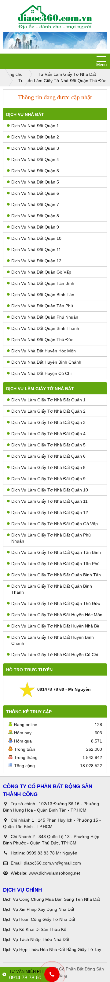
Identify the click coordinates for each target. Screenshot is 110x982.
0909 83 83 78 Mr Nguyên (52, 853)
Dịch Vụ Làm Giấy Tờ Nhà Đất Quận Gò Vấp (54, 523)
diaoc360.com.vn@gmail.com (52, 863)
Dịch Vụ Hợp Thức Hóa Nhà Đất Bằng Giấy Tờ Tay (52, 949)
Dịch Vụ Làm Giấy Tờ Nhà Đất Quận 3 (48, 422)
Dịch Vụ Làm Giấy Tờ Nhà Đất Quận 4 (48, 433)
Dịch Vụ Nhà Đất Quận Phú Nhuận (44, 317)
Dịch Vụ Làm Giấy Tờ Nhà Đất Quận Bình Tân (56, 574)
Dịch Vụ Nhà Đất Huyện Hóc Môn (43, 350)
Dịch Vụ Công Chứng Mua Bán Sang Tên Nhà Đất (51, 899)
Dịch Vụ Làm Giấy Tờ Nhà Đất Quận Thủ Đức (55, 603)
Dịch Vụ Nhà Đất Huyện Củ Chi (41, 373)
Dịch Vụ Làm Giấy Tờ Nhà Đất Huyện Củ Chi (54, 654)
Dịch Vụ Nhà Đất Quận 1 (35, 125)
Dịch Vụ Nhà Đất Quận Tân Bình (42, 283)
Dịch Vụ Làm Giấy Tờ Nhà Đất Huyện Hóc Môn (56, 614)
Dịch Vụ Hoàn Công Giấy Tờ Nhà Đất (39, 919)
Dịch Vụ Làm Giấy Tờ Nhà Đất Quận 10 (49, 490)
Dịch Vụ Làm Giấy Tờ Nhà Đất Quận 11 (49, 501)
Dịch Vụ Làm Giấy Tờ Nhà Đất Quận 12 (49, 512)
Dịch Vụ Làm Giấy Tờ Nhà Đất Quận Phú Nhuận (51, 538)
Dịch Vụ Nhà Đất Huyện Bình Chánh (46, 362)
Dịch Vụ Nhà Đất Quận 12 (36, 260)
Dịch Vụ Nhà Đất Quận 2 (35, 137)
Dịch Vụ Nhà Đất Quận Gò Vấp (41, 272)
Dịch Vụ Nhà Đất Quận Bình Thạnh (45, 328)
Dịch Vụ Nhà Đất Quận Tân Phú (42, 305)
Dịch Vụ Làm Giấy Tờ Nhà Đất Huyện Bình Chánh (52, 640)
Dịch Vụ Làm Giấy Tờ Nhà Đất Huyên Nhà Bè (55, 626)
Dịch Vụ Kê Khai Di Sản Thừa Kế (34, 929)
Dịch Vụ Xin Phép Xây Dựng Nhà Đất (38, 909)
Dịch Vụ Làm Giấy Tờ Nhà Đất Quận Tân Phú (55, 563)
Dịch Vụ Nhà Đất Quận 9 (35, 227)
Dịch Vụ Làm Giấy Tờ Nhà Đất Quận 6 (48, 456)
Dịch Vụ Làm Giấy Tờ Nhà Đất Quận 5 (48, 444)
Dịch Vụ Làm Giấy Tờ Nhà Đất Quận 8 (48, 467)
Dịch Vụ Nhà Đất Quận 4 (35, 159)
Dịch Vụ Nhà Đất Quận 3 (35, 148)
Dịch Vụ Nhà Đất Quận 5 (35, 170)
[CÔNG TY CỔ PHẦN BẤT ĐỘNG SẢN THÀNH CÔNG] (55, 17)
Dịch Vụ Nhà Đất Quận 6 (35, 193)
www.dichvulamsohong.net (54, 873)
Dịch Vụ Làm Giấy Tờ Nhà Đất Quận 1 (48, 399)
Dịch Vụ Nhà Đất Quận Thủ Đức (42, 339)
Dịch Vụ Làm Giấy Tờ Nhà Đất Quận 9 (48, 478)
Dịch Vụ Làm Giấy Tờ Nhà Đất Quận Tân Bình (56, 552)
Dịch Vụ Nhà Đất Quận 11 (36, 249)
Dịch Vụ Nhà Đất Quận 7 (35, 204)
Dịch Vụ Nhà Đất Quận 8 (35, 215)
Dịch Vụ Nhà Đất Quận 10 (36, 238)
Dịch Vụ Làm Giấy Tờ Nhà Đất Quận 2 (48, 411)
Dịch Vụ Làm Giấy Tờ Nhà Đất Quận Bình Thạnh (51, 589)
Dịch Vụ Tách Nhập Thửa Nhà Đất (37, 939)
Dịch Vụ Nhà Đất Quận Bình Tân (42, 294)
